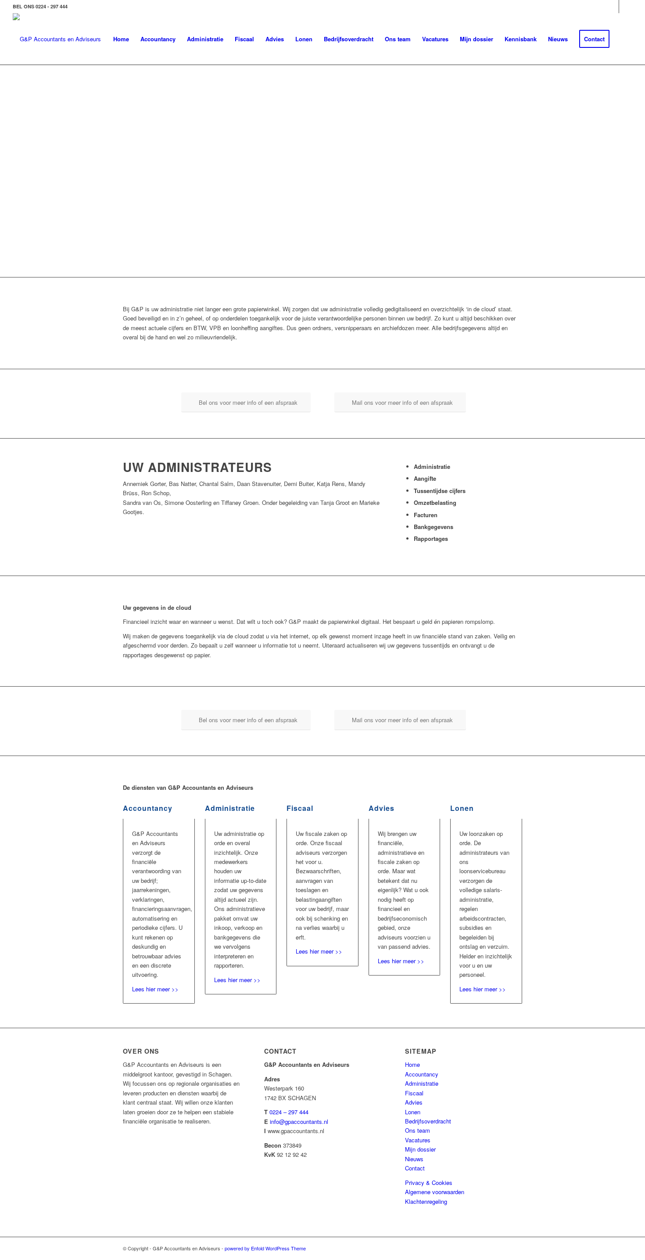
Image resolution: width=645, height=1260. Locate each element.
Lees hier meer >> (155, 989)
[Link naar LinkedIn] (612, 6)
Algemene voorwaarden (434, 1192)
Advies (414, 1102)
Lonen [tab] (462, 808)
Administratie (421, 1083)
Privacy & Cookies (428, 1182)
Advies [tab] (381, 808)
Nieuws (414, 1159)
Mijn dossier (420, 1149)
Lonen (412, 1112)
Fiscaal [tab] (300, 808)
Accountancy (421, 1074)
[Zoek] (623, 39)
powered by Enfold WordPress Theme (265, 1248)
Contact (415, 1168)
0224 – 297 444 (288, 1112)
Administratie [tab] (230, 808)
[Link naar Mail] (625, 6)
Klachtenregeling (426, 1201)
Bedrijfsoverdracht (428, 1121)
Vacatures (417, 1140)
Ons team (417, 1130)
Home (412, 1064)
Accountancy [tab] (147, 808)
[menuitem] (121, 39)
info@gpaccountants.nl (299, 1121)
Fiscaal (414, 1093)
